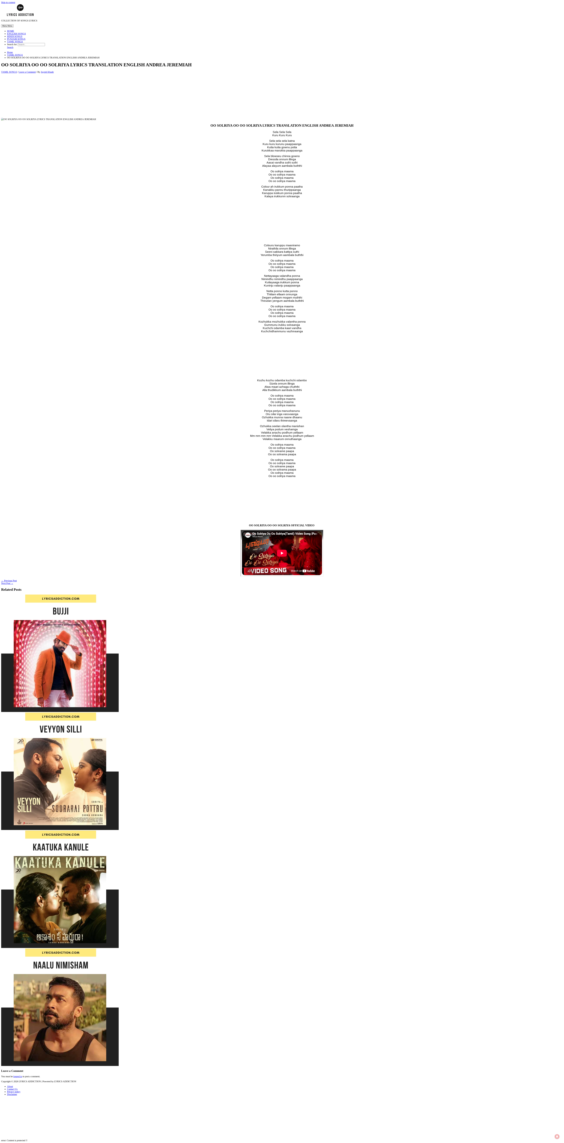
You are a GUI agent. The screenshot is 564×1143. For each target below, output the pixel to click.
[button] (10, 47)
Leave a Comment (27, 72)
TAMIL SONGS (15, 41)
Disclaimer (12, 1094)
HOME (10, 31)
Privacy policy (13, 1091)
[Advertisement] (282, 96)
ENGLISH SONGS (16, 33)
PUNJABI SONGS (16, 39)
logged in (17, 1076)
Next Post (7, 583)
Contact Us (12, 1089)
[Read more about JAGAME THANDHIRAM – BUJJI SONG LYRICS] (60, 711)
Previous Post (9, 580)
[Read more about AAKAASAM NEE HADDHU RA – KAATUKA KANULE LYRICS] (60, 947)
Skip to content (8, 2)
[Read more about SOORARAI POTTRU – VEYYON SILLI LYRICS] (60, 829)
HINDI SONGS (14, 36)
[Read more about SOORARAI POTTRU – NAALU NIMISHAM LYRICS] (60, 1065)
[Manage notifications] (557, 1136)
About (10, 1086)
